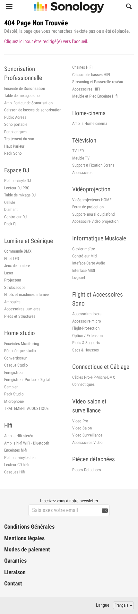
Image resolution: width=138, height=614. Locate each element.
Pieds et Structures (19, 316)
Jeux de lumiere (17, 265)
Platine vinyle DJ (17, 180)
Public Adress (15, 117)
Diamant (11, 209)
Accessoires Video (87, 442)
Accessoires (82, 172)
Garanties (15, 561)
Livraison (15, 572)
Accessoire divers (86, 313)
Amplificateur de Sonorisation (28, 102)
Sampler (11, 387)
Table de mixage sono (22, 95)
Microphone (14, 401)
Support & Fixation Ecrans (93, 165)
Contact (13, 583)
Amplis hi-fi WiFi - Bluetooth (26, 443)
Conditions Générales (29, 526)
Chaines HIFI (82, 67)
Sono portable (15, 124)
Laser (8, 273)
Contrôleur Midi (85, 256)
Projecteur (12, 280)
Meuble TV (81, 158)
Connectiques (83, 384)
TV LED (78, 150)
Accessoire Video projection (95, 221)
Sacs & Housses (85, 350)
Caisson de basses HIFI (91, 74)
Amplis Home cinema (89, 123)
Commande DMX (17, 251)
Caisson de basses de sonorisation (32, 110)
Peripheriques (15, 131)
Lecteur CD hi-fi (16, 464)
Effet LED (11, 258)
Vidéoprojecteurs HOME (91, 199)
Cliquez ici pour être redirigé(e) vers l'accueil (45, 41)
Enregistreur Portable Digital (27, 379)
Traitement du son (19, 138)
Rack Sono (13, 153)
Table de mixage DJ (20, 195)
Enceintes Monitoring (21, 343)
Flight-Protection (85, 328)
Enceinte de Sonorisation (24, 88)
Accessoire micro (86, 321)
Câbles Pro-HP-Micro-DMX (93, 377)
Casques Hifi (14, 472)
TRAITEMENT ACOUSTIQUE (26, 408)
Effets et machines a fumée (26, 294)
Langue (102, 605)
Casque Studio (16, 365)
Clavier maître (83, 248)
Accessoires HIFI (86, 89)
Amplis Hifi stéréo (18, 435)
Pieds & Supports (86, 342)
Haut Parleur (14, 146)
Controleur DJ (15, 216)
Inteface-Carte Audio (88, 263)
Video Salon (82, 428)
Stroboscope (14, 287)
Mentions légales (24, 538)
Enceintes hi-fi (15, 450)
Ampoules (12, 301)
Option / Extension (87, 335)
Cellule (9, 202)
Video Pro (80, 421)
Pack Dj (10, 223)
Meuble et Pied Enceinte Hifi (94, 96)
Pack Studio (14, 394)
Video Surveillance (87, 435)
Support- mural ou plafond (93, 214)
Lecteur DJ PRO (17, 188)
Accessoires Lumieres (22, 309)
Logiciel (78, 277)
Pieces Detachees (86, 469)
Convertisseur (15, 358)
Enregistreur (14, 372)
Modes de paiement (27, 549)
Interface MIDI (83, 270)
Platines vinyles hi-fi (20, 457)
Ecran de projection (88, 206)
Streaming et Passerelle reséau (97, 81)
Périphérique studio (20, 350)
